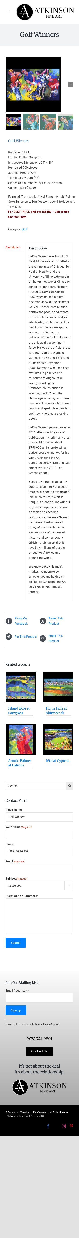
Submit (15, 942)
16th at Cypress (57, 761)
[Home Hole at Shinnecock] (58, 687)
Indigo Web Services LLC (31, 1116)
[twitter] (56, 1126)
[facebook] (48, 1126)
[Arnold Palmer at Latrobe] (21, 739)
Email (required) (17, 990)
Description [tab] (13, 247)
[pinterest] (71, 1126)
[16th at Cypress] (58, 739)
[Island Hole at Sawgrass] (21, 687)
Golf (24, 229)
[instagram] (64, 1126)
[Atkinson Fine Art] (45, 4)
